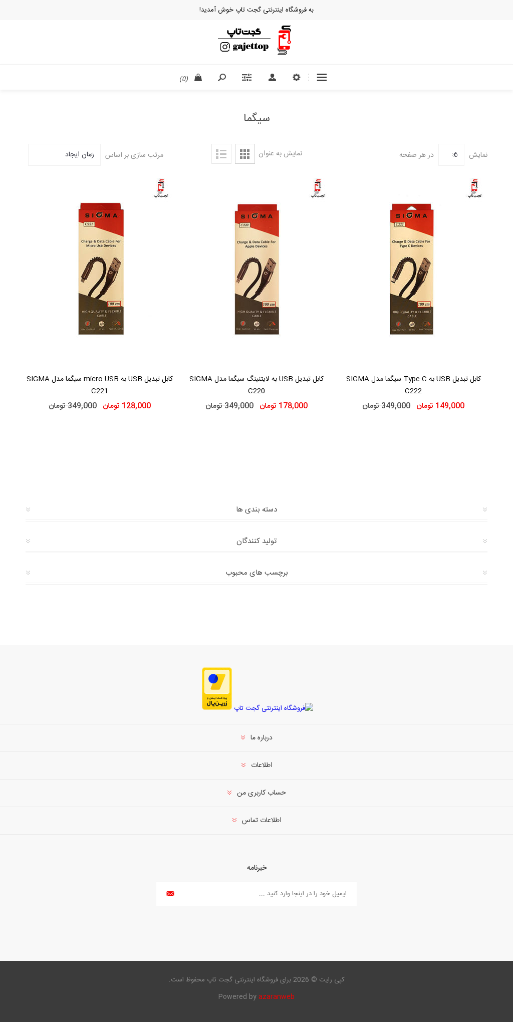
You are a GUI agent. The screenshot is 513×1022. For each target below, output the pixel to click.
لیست (221, 154)
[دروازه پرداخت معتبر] (217, 708)
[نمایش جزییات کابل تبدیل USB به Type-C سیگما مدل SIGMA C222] (413, 268)
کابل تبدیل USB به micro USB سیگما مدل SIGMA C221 (100, 385)
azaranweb (277, 996)
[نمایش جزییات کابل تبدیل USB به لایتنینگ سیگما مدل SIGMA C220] (257, 268)
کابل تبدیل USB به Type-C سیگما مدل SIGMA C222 (413, 385)
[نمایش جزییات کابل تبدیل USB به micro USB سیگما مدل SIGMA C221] (99, 268)
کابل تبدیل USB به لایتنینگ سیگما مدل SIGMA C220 (256, 385)
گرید (245, 154)
